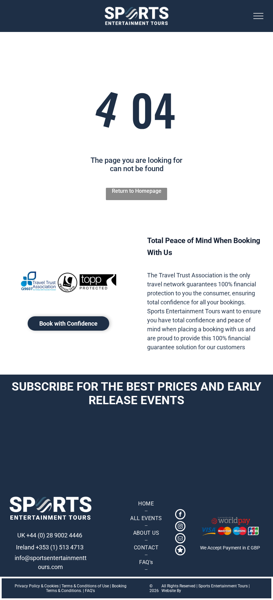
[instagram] (180, 527)
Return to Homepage (136, 191)
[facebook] (180, 515)
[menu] (258, 16)
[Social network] (180, 551)
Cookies (51, 586)
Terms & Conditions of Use (85, 586)
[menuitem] (146, 503)
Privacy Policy (27, 586)
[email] (180, 539)
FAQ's (90, 590)
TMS (186, 590)
